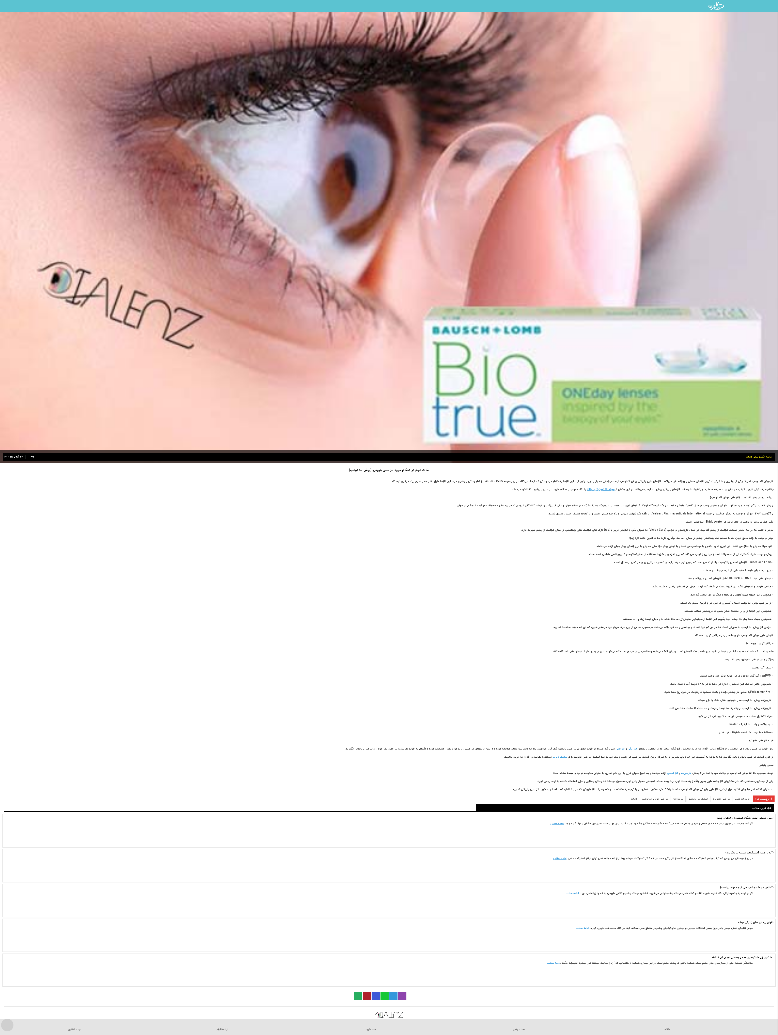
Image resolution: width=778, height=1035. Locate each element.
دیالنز (634, 799)
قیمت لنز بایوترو (698, 799)
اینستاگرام (222, 1029)
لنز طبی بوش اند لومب (655, 799)
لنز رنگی (632, 749)
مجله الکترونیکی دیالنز (600, 489)
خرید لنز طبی (742, 799)
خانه (667, 1029)
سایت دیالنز (560, 757)
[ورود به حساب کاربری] (4, 6)
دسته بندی (519, 1029)
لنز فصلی (672, 773)
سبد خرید (370, 1029)
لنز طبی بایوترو (721, 799)
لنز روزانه (686, 773)
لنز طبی (620, 749)
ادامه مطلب (557, 823)
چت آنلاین (74, 1029)
